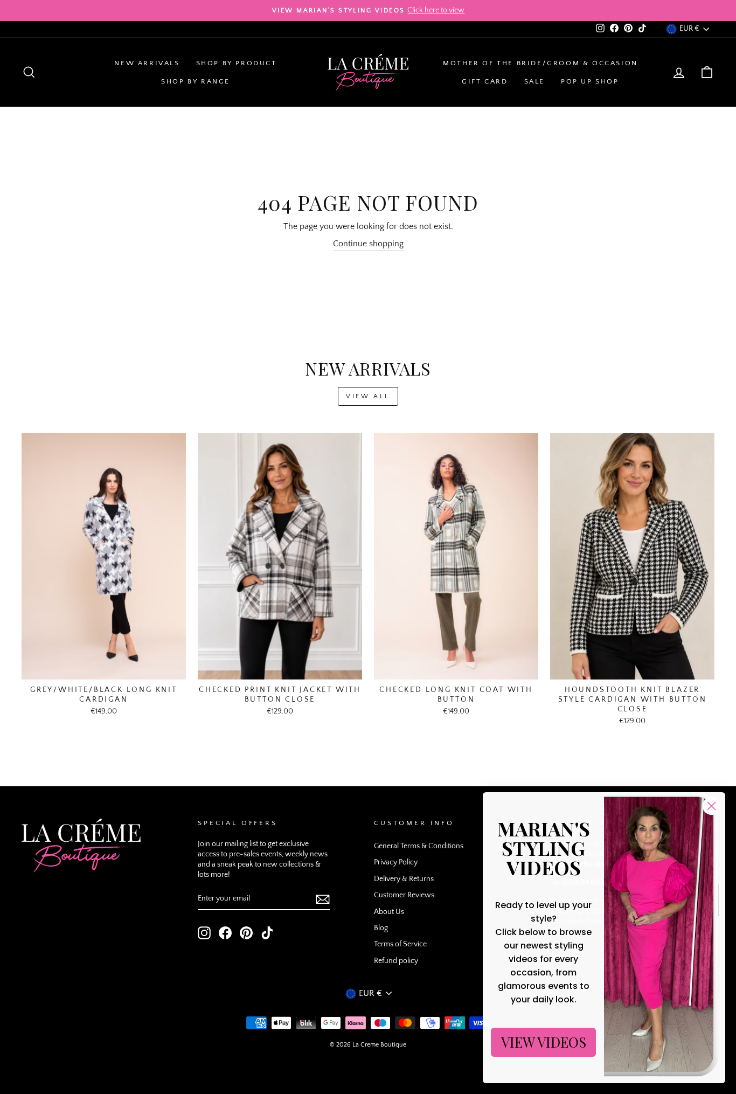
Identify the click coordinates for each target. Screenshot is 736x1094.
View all (368, 396)
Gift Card (485, 81)
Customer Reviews (404, 895)
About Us (389, 912)
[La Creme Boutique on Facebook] (225, 932)
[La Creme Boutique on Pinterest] (246, 932)
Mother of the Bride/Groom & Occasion (540, 63)
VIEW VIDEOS (543, 1042)
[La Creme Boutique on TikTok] (267, 932)
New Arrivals (146, 63)
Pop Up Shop (590, 81)
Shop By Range (195, 81)
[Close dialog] (711, 806)
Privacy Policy (396, 862)
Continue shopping (368, 243)
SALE (534, 81)
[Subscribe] (323, 898)
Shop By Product (236, 63)
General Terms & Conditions (418, 846)
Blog (381, 928)
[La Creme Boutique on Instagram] (204, 932)
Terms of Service (400, 944)
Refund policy (396, 961)
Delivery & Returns (404, 879)
